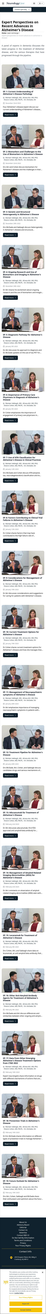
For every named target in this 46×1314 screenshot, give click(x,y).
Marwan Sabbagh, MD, (13, 98)
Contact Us (23, 1230)
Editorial (23, 1227)
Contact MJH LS (23, 1235)
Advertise (23, 1232)
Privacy (23, 1243)
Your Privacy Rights (23, 1245)
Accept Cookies (25, 1310)
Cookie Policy (18, 1293)
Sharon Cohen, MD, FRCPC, (13, 100)
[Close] (42, 1272)
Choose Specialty (21, 9)
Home (4, 33)
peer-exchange (13, 33)
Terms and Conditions (23, 1240)
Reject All (25, 1304)
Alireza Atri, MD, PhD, (30, 98)
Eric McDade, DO (30, 100)
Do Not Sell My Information (23, 1238)
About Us (23, 1222)
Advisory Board (23, 1225)
